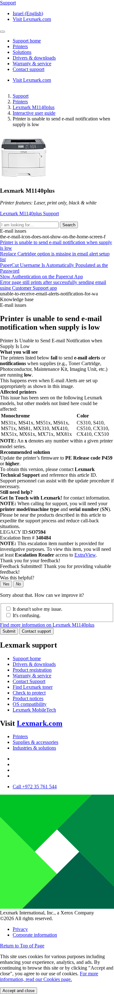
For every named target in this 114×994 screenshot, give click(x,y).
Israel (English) (28, 13)
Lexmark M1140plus (33, 107)
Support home (27, 658)
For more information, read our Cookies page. (49, 976)
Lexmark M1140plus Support (29, 213)
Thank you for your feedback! (30, 560)
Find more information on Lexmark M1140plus (47, 625)
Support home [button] (27, 40)
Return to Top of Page (22, 945)
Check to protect (29, 692)
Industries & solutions (34, 748)
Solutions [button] (22, 52)
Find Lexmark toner (33, 687)
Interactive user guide (34, 113)
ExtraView (85, 555)
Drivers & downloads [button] (34, 58)
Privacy (20, 929)
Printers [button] (20, 46)
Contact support (36, 631)
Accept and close (19, 990)
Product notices (28, 698)
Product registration (32, 670)
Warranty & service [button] (32, 63)
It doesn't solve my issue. (37, 609)
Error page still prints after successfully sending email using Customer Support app (53, 285)
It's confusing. (27, 615)
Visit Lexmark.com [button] (32, 19)
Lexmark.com (39, 723)
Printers (20, 101)
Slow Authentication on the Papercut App (41, 276)
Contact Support (29, 681)
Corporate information (35, 935)
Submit (9, 631)
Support (20, 96)
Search (68, 225)
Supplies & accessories (35, 742)
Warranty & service (32, 675)
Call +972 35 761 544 (35, 786)
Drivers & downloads (34, 664)
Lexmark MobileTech (34, 710)
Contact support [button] (28, 69)
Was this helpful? (17, 577)
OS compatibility (30, 704)
